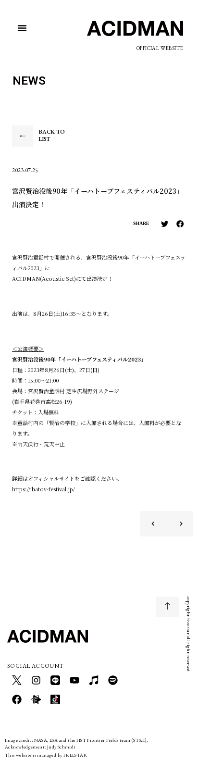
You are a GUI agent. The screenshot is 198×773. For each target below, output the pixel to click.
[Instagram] (36, 680)
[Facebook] (16, 699)
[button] (22, 28)
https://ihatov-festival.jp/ (43, 489)
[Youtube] (74, 680)
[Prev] (159, 523)
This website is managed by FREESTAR (46, 755)
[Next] (175, 523)
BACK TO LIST (51, 135)
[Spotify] (113, 680)
